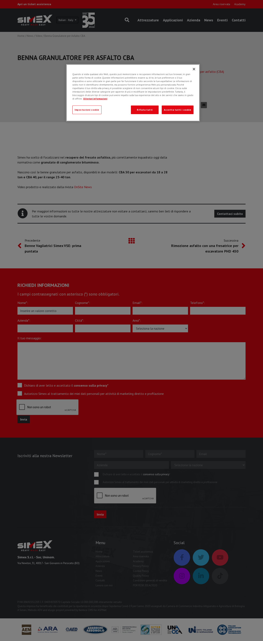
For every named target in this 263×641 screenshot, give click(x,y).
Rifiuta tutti (144, 109)
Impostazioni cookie (87, 109)
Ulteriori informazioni (95, 98)
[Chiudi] (193, 69)
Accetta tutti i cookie (177, 109)
